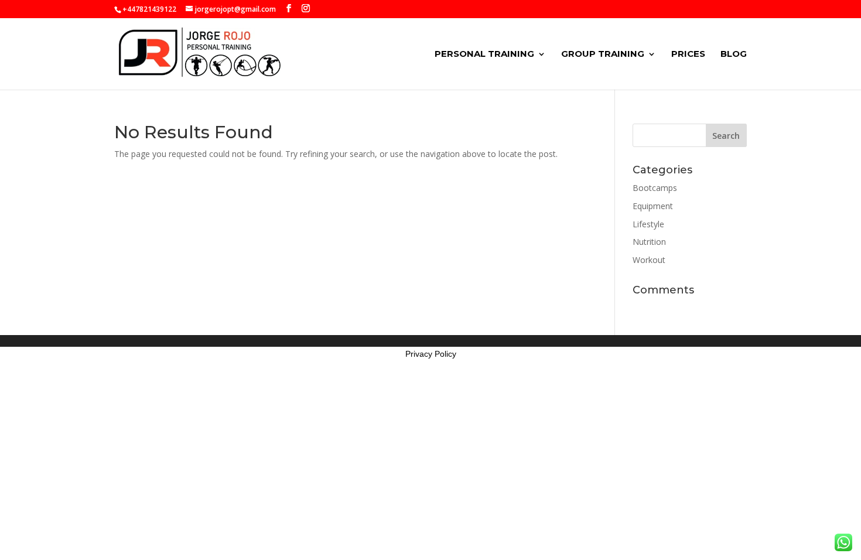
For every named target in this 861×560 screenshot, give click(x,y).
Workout (649, 259)
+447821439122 (149, 9)
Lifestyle (648, 224)
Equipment (653, 205)
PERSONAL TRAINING (484, 54)
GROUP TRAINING (602, 54)
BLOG (733, 54)
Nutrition (649, 241)
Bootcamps (655, 187)
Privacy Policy (430, 353)
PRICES (688, 54)
